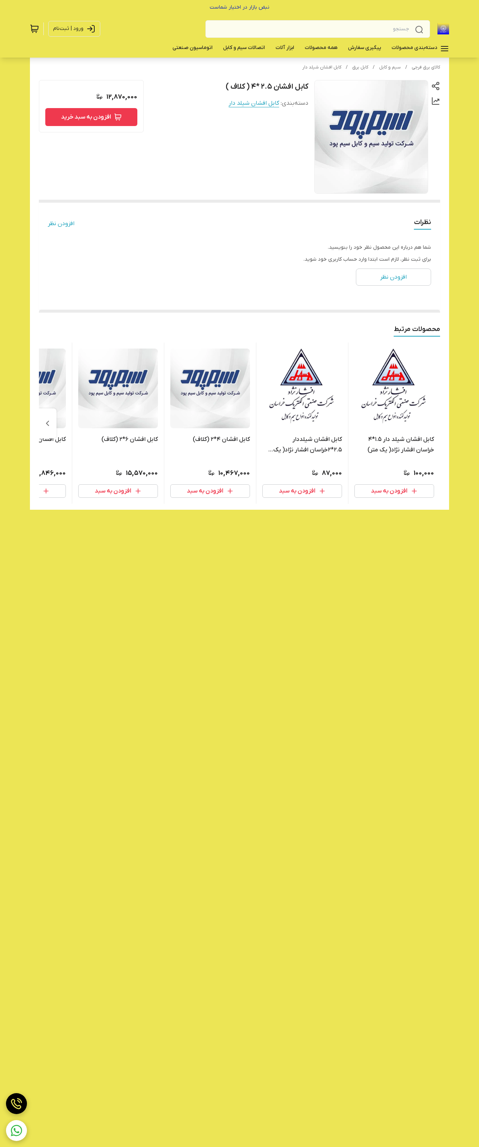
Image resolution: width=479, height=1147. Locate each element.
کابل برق (360, 67)
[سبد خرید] (34, 28)
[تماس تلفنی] (16, 1103)
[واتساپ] (16, 1130)
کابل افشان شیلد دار (321, 67)
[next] (48, 423)
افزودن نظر (61, 223)
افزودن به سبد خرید (86, 117)
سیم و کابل (390, 67)
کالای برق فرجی (426, 67)
